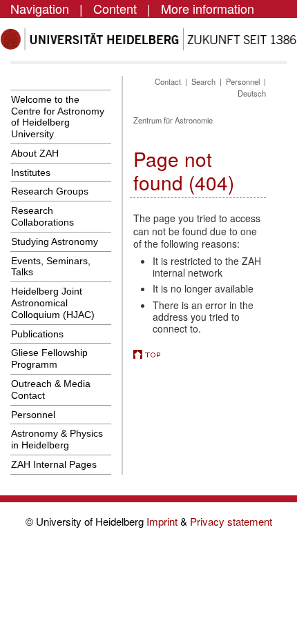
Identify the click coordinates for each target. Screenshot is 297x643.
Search (203, 81)
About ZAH (35, 153)
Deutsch (252, 93)
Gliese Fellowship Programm (49, 358)
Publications (37, 333)
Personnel (33, 414)
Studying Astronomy (54, 241)
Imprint (163, 521)
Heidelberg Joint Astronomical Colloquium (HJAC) (53, 303)
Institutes (30, 172)
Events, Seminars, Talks (50, 266)
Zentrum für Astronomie (173, 120)
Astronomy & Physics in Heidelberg (57, 439)
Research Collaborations (42, 216)
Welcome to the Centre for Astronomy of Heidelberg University (57, 116)
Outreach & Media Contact (50, 389)
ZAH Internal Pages (54, 464)
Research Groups (49, 191)
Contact (168, 81)
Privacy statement (231, 521)
